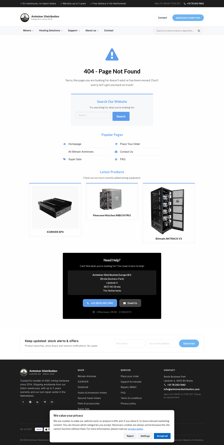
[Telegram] (44, 402)
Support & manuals (131, 381)
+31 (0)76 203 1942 (101, 303)
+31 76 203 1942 (195, 3)
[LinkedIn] (37, 402)
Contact (162, 17)
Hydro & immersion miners (92, 392)
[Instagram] (30, 402)
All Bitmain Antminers (80, 151)
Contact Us (126, 151)
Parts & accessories (89, 403)
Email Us (132, 303)
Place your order (130, 376)
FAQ (122, 159)
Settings (145, 436)
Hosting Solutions (50, 30)
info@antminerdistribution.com (182, 389)
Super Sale (74, 159)
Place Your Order (129, 144)
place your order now (188, 17)
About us (91, 30)
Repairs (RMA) (128, 387)
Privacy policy (128, 403)
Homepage (74, 144)
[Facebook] (23, 402)
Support (74, 30)
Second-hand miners (89, 398)
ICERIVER (83, 381)
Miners (28, 30)
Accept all (162, 436)
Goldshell (83, 387)
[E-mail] (52, 402)
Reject (130, 436)
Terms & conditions (131, 398)
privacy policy (135, 428)
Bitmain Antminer (87, 376)
